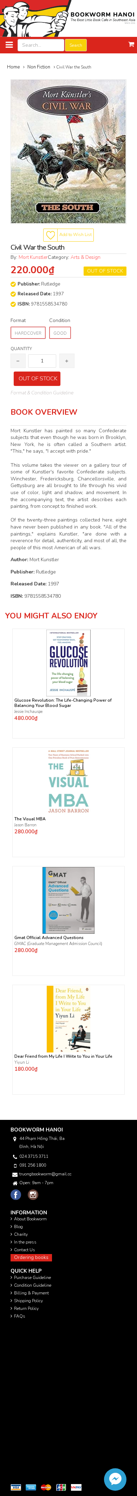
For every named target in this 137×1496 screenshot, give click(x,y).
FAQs (19, 1316)
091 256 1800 (32, 1165)
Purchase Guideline (32, 1277)
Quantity (21, 349)
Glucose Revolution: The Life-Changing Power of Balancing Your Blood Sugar (63, 703)
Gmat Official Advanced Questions (49, 937)
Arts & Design (85, 257)
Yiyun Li (21, 1062)
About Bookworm (30, 1219)
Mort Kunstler (33, 257)
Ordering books (31, 1257)
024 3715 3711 (33, 1156)
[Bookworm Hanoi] (68, 18)
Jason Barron (25, 825)
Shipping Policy (28, 1301)
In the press (25, 1242)
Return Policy (26, 1308)
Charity (21, 1234)
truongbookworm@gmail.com (45, 1174)
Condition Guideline (32, 1285)
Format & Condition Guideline (42, 392)
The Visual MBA (30, 819)
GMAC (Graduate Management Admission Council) (58, 943)
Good (60, 333)
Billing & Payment (31, 1293)
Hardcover (28, 333)
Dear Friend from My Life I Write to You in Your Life (63, 1056)
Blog (18, 1226)
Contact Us (24, 1250)
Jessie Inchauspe (28, 711)
